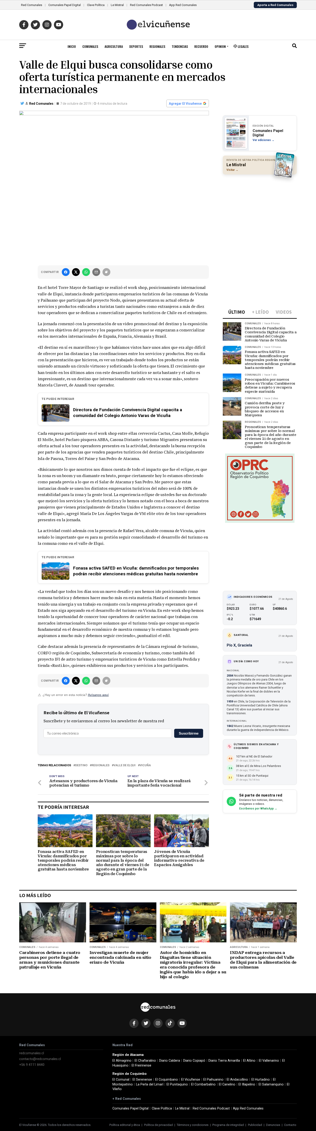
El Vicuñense (190, 1080)
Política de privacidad (158, 1125)
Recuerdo (201, 46)
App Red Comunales (183, 5)
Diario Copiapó (194, 1061)
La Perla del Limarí (149, 1084)
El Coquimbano (166, 1080)
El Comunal (120, 1080)
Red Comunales (31, 5)
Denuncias (273, 1125)
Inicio (72, 46)
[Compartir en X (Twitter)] (76, 272)
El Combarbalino (203, 1084)
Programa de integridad (228, 1125)
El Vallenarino (269, 1061)
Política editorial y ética (124, 1125)
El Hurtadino (260, 1080)
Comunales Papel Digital (64, 5)
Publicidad (255, 1125)
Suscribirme (188, 733)
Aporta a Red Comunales (275, 5)
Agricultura (114, 46)
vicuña (145, 765)
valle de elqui (125, 765)
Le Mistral (117, 5)
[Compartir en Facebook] (66, 272)
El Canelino (227, 1084)
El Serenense (142, 1080)
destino (81, 765)
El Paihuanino (213, 1080)
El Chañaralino (145, 1061)
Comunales (90, 46)
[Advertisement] (260, 208)
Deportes (136, 46)
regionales (100, 765)
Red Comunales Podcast (146, 5)
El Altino (249, 1061)
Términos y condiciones (192, 1125)
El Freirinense (141, 1065)
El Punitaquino (177, 1084)
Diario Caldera (169, 1061)
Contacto (290, 1125)
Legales (242, 46)
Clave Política (96, 5)
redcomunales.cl (31, 1053)
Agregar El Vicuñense (185, 103)
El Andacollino (237, 1080)
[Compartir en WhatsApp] (86, 272)
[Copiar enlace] (106, 272)
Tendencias (180, 46)
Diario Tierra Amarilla (224, 1061)
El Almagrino (121, 1061)
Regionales (157, 46)
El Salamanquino (271, 1084)
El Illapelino (247, 1084)
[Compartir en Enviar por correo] (96, 272)
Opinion (220, 46)
